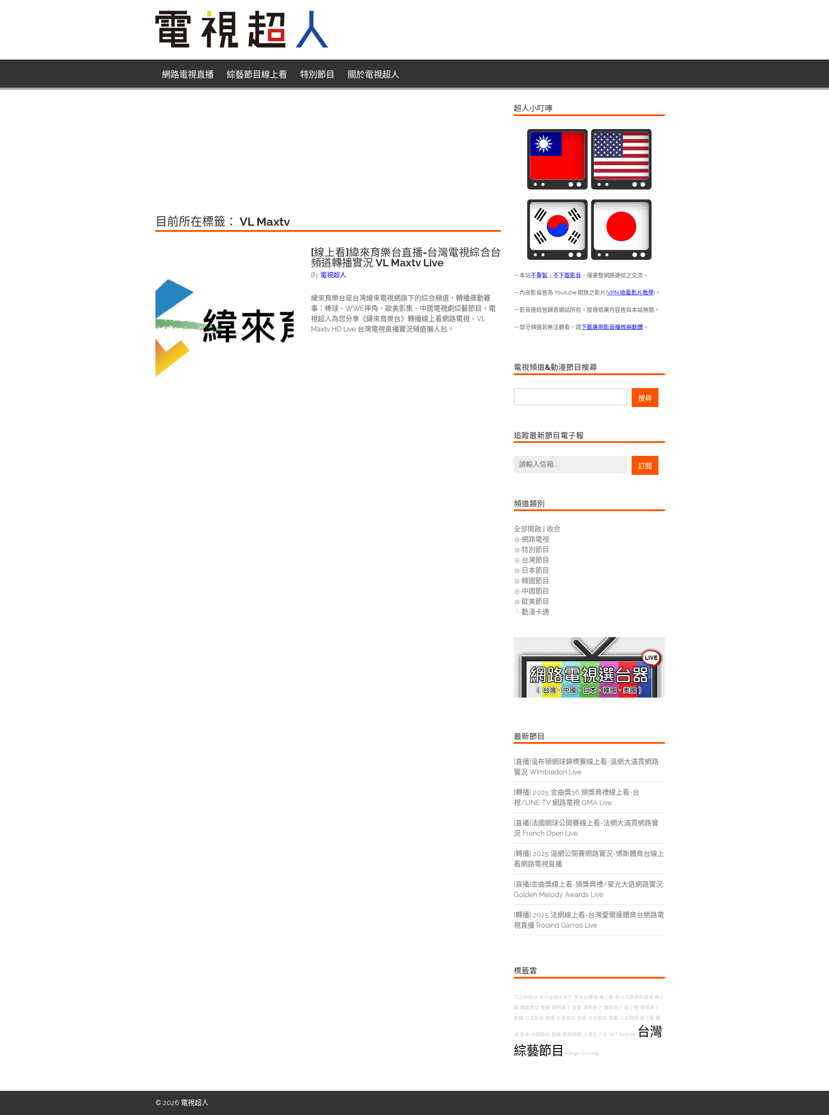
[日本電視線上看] (621, 257)
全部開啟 (527, 529)
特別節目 (317, 74)
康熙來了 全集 (567, 1008)
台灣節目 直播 (571, 1018)
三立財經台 (526, 997)
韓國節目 (535, 581)
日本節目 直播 (603, 1018)
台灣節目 (535, 560)
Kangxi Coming (582, 1053)
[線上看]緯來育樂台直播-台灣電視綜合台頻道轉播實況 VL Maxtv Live (406, 257)
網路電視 (535, 539)
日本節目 (535, 570)
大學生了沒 (595, 1034)
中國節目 (535, 591)
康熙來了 (592, 1008)
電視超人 (333, 275)
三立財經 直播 (540, 1018)
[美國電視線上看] (621, 187)
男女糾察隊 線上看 (594, 997)
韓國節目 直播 (535, 1008)
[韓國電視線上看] (557, 257)
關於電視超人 (373, 74)
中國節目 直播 (546, 1034)
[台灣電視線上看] (557, 187)
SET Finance (622, 1034)
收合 (553, 529)
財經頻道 (572, 1034)
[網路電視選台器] (589, 695)
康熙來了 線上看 (621, 1008)
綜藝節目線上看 (257, 74)
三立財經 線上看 (637, 1018)
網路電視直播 (188, 74)
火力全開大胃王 (556, 997)
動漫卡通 (535, 612)
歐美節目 (535, 601)
